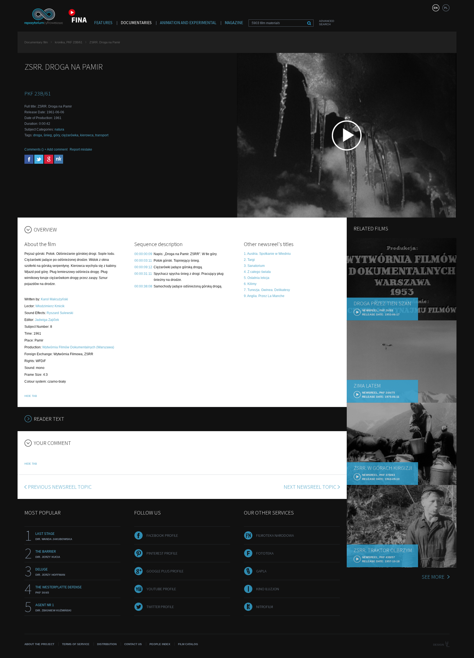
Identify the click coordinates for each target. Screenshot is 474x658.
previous (60, 486)
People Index (159, 644)
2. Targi (249, 260)
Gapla (261, 571)
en (436, 7)
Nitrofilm (264, 606)
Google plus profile (165, 571)
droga (37, 135)
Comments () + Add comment (45, 149)
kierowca (87, 135)
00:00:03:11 (143, 260)
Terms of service (75, 644)
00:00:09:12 (143, 267)
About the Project (39, 644)
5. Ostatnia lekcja (256, 278)
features (103, 22)
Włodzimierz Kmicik (49, 306)
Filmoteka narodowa (275, 535)
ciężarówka (69, 135)
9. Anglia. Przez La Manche (264, 296)
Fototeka (264, 553)
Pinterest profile (161, 553)
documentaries (136, 22)
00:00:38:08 (143, 286)
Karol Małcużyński (54, 299)
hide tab (30, 395)
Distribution (107, 644)
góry (56, 135)
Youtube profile (161, 588)
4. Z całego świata (257, 272)
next (310, 486)
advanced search (326, 22)
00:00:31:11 (143, 274)
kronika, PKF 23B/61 (68, 42)
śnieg (48, 135)
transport (101, 135)
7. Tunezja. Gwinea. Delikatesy (267, 290)
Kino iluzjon (267, 588)
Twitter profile (160, 606)
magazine (234, 22)
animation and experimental (188, 22)
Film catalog (188, 644)
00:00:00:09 (143, 254)
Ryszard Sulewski (60, 313)
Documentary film (36, 42)
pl (446, 7)
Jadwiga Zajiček (47, 320)
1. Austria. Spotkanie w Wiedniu (267, 254)
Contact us (133, 644)
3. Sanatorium (254, 266)
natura (59, 129)
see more (433, 576)
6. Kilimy (250, 284)
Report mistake (81, 149)
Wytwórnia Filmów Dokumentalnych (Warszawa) (78, 347)
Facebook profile (162, 535)
